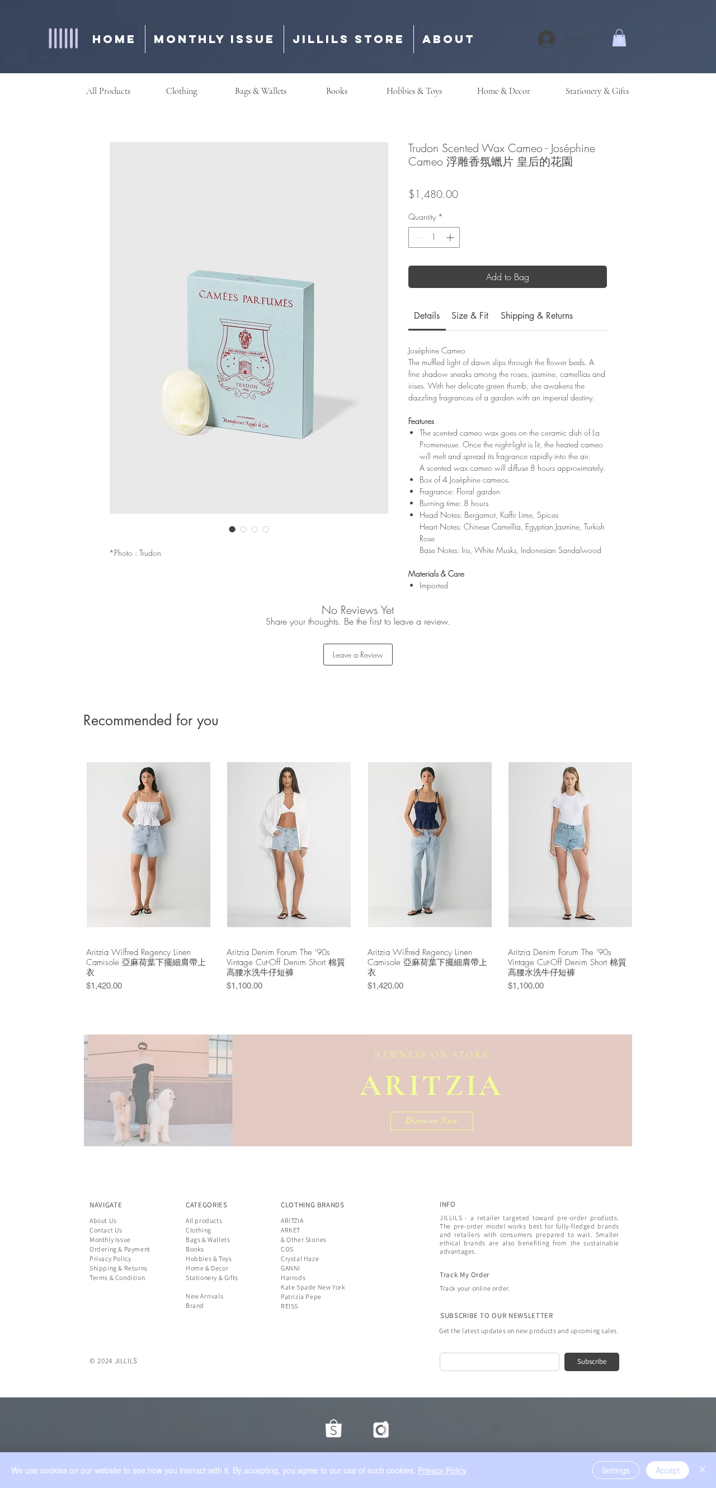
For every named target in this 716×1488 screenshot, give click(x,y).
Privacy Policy (442, 1470)
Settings (615, 1470)
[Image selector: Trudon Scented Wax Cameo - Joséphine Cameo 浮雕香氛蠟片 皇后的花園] (232, 529)
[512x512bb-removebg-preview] (333, 1428)
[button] (619, 37)
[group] (359, 872)
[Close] (702, 1470)
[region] (358, 1090)
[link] (427, 316)
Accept (668, 1470)
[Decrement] (417, 237)
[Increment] (451, 237)
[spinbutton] (434, 237)
